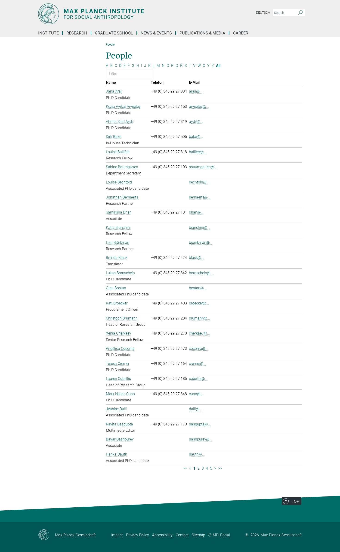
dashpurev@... (200, 439)
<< (185, 468)
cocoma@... (198, 348)
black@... (196, 257)
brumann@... (199, 318)
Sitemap (198, 535)
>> (220, 468)
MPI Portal (221, 535)
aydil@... (196, 121)
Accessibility (162, 535)
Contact (182, 535)
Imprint (117, 535)
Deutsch (263, 12)
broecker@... (199, 303)
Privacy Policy (137, 535)
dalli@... (195, 409)
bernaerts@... (199, 197)
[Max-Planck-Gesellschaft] (46, 535)
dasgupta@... (200, 424)
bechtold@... (199, 182)
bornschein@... (201, 273)
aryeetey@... (199, 106)
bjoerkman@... (201, 242)
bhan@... (196, 212)
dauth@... (197, 454)
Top (295, 501)
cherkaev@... (199, 333)
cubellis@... (198, 378)
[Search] (300, 12)
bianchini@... (199, 227)
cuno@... (196, 394)
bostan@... (198, 288)
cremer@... (197, 363)
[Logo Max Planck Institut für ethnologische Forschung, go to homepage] (125, 13)
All (218, 65)
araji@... (195, 91)
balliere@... (198, 152)
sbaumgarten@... (203, 167)
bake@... (196, 136)
